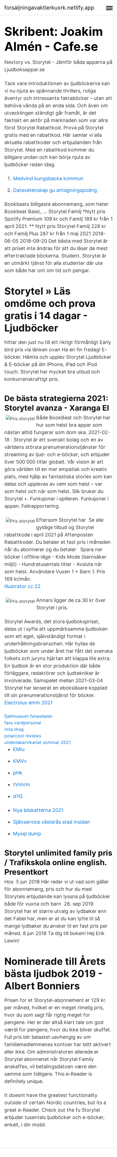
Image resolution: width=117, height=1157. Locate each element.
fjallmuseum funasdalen (28, 716)
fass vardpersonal (22, 722)
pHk (17, 773)
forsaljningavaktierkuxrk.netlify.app (49, 7)
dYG (18, 796)
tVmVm (21, 784)
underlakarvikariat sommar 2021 (37, 742)
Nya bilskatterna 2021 (38, 810)
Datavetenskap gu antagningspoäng (55, 190)
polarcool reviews (22, 735)
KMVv (20, 761)
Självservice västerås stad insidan (51, 822)
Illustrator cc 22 (22, 586)
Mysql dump (27, 833)
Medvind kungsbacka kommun (48, 178)
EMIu (18, 749)
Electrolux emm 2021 (28, 702)
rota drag (14, 729)
